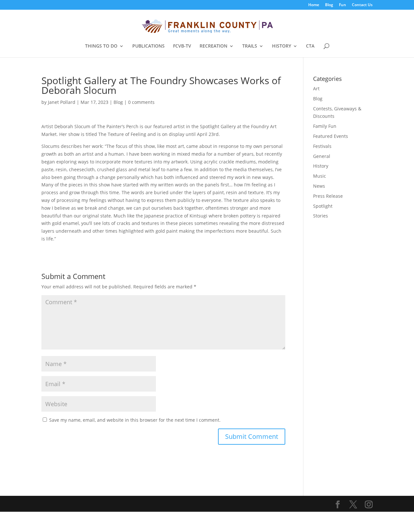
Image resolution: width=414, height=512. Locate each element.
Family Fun (324, 126)
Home (313, 5)
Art (316, 88)
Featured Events (330, 136)
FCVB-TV (182, 46)
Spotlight (322, 206)
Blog (329, 5)
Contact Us (362, 5)
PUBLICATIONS (148, 46)
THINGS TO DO (101, 46)
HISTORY (281, 46)
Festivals (322, 146)
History (320, 166)
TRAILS (249, 46)
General (321, 156)
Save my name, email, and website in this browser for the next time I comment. (135, 420)
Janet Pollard (61, 102)
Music (319, 176)
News (319, 186)
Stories (320, 216)
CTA (310, 46)
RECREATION (213, 46)
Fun (342, 5)
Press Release (328, 196)
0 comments (141, 102)
